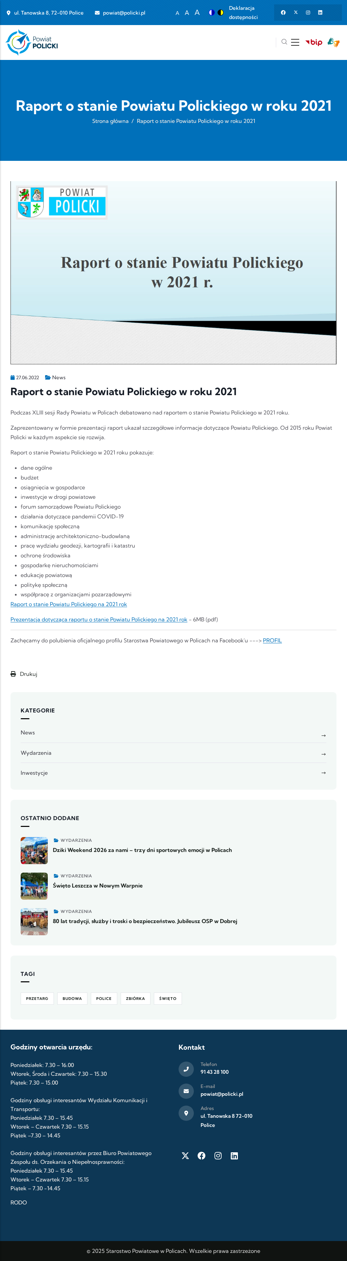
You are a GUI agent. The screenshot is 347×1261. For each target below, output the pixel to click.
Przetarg (37, 998)
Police (104, 998)
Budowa (72, 998)
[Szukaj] (284, 42)
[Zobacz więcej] (34, 850)
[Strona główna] (31, 42)
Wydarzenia (36, 752)
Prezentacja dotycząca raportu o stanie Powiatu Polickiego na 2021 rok (99, 619)
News (58, 377)
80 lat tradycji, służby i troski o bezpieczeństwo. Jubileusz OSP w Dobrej (145, 921)
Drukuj (28, 673)
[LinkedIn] (234, 1155)
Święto (168, 998)
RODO (19, 1202)
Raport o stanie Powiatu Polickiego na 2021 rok (69, 604)
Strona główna (110, 120)
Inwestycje (34, 772)
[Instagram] (218, 1155)
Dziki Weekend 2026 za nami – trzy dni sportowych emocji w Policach (142, 850)
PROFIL (272, 640)
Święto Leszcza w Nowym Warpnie (98, 885)
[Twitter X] (185, 1155)
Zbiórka (135, 998)
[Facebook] (201, 1155)
